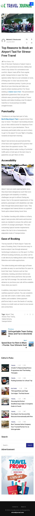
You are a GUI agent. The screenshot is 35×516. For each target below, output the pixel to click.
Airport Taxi (9, 314)
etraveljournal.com (17, 512)
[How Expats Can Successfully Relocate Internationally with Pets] (5, 414)
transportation (7, 321)
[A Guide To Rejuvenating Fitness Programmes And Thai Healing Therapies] (5, 368)
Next (25, 340)
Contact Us (15, 507)
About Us (23, 507)
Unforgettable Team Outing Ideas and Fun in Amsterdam (20, 333)
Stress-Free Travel (8, 317)
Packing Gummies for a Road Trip (21, 380)
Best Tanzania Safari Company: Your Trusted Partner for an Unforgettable (21, 427)
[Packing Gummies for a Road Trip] (5, 380)
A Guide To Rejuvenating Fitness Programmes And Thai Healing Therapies (21, 370)
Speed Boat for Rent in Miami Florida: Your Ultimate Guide (14, 345)
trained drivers (6, 319)
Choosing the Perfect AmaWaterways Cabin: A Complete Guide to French (22, 404)
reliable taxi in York (14, 92)
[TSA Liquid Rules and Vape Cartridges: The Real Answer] (5, 391)
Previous (11, 329)
